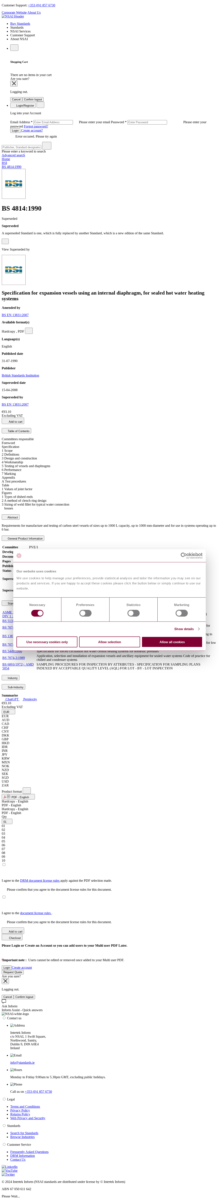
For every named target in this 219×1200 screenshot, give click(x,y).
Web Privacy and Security (27, 1118)
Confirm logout (33, 99)
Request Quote (12, 972)
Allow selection (109, 642)
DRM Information (22, 1155)
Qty (4, 817)
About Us (34, 12)
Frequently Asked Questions (29, 1152)
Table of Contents (18, 431)
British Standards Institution (20, 375)
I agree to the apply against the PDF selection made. (57, 880)
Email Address (60, 122)
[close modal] (14, 84)
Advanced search (13, 155)
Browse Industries (22, 1137)
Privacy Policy (20, 1110)
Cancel (16, 99)
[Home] (13, 16)
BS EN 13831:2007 (15, 315)
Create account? (31, 130)
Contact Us (17, 1159)
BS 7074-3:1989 (13, 658)
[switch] (85, 613)
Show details (184, 629)
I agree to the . (27, 913)
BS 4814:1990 (11, 167)
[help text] (5, 241)
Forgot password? (36, 126)
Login (15, 130)
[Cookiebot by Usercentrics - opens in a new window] (184, 556)
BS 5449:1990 (12, 651)
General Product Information (25, 538)
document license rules (36, 913)
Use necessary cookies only (47, 642)
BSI (4, 163)
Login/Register (24, 105)
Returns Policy (20, 1114)
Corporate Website (14, 12)
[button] (8, 711)
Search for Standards (24, 1133)
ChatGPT (12, 699)
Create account (22, 967)
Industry (12, 678)
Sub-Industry (15, 687)
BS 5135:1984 (12, 621)
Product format (12, 791)
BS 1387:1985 (12, 636)
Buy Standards (20, 23)
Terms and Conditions (25, 1106)
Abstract (12, 517)
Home (6, 159)
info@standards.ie (22, 1062)
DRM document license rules (40, 880)
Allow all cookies (172, 642)
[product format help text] (27, 790)
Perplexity (29, 699)
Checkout (14, 938)
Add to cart (15, 421)
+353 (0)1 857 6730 (41, 5)
